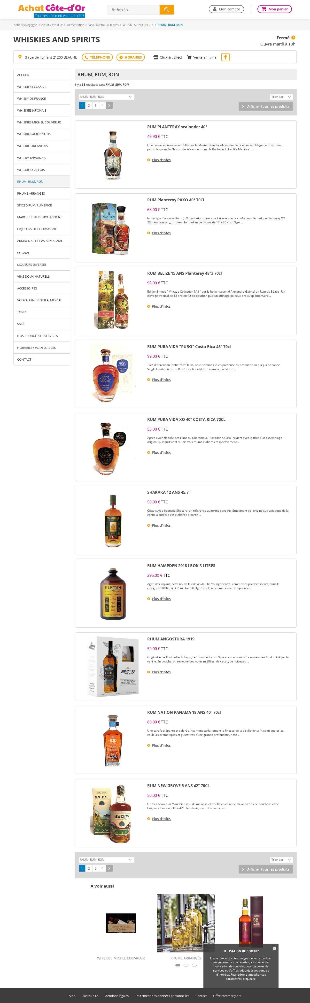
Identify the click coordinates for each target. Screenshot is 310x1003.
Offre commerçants (227, 996)
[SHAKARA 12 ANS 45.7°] (113, 520)
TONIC (22, 312)
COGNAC (23, 253)
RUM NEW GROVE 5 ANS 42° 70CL (178, 785)
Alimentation (75, 25)
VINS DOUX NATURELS (33, 276)
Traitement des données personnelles (162, 996)
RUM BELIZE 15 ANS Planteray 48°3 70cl (184, 273)
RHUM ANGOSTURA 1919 (170, 639)
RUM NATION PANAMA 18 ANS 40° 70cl (184, 712)
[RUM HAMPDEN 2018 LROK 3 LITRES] (113, 593)
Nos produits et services (37, 336)
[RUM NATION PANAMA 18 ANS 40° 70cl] (113, 740)
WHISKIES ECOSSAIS (31, 86)
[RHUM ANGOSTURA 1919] (113, 666)
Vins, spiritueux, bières (103, 25)
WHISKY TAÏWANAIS (31, 158)
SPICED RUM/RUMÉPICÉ (34, 205)
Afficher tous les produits (268, 106)
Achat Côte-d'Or (52, 25)
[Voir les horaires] (130, 57)
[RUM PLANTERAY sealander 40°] (113, 154)
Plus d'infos (161, 160)
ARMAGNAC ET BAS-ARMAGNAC (40, 241)
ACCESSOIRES (27, 288)
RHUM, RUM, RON (30, 181)
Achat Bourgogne (25, 25)
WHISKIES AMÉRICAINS (34, 134)
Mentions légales (116, 996)
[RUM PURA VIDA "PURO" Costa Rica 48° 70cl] (113, 374)
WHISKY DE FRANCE (31, 98)
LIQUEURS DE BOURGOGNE (37, 229)
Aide (72, 996)
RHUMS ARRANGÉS (31, 193)
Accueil (23, 75)
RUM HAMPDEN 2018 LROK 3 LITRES (181, 565)
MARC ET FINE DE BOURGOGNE (39, 217)
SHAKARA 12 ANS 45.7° (168, 492)
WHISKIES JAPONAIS (31, 110)
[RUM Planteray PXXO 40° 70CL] (113, 227)
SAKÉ (20, 324)
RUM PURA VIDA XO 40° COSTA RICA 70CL (186, 419)
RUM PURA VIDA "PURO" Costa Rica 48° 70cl (189, 346)
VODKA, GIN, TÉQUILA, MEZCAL (39, 300)
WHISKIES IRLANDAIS (32, 146)
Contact (24, 359)
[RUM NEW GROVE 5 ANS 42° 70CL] (113, 813)
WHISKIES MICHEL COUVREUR (39, 122)
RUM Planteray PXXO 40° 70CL (176, 200)
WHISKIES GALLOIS (31, 169)
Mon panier (278, 9)
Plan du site (89, 996)
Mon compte (229, 9)
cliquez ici (249, 979)
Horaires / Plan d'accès (36, 347)
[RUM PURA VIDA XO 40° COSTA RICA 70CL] (113, 447)
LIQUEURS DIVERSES (31, 264)
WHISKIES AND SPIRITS (138, 25)
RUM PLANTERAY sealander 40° (177, 126)
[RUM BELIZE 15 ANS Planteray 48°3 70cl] (113, 301)
